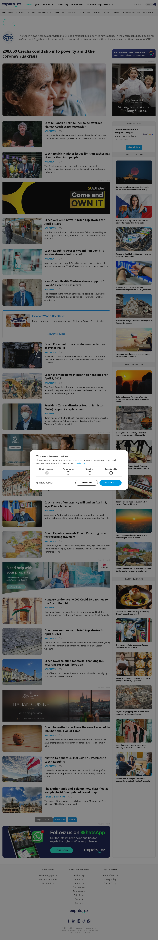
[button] (44, 482)
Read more (80, 463)
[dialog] (79, 470)
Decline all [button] (86, 483)
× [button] (124, 453)
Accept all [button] (110, 483)
